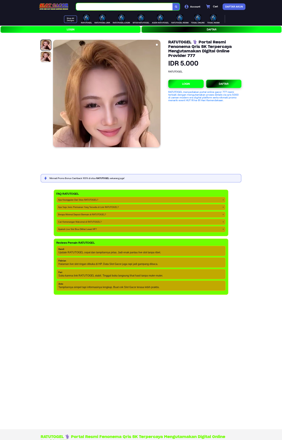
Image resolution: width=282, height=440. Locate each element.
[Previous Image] (55, 94)
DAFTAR (211, 29)
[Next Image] (157, 94)
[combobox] (124, 6)
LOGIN (70, 29)
